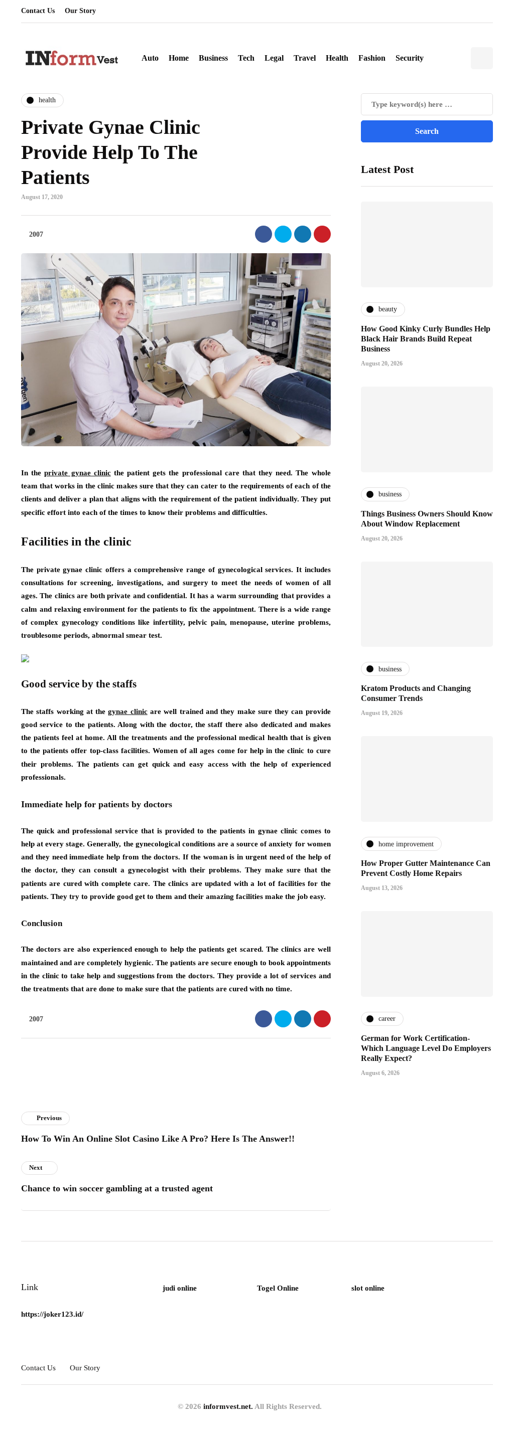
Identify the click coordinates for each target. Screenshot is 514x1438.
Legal (274, 58)
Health (337, 58)
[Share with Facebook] (263, 234)
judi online (180, 1288)
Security (410, 58)
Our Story (80, 11)
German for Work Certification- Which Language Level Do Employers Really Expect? (426, 1048)
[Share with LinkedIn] (302, 234)
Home (179, 58)
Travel (305, 58)
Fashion (372, 58)
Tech (246, 58)
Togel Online (278, 1288)
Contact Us (38, 11)
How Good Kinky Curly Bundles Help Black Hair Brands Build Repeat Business (425, 338)
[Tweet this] (283, 234)
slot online (367, 1288)
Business (213, 58)
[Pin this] (322, 234)
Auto (150, 58)
